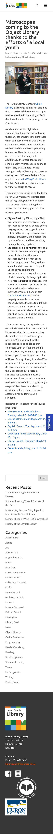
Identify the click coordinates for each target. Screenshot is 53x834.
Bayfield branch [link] (13, 557)
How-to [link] (9, 602)
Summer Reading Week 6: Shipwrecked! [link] (26, 518)
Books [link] (8, 562)
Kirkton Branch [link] (13, 612)
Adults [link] (8, 542)
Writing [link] (9, 677)
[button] (45, 7)
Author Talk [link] (11, 552)
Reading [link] (9, 652)
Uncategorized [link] (13, 672)
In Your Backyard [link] (14, 607)
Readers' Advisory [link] (14, 647)
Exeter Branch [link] (12, 592)
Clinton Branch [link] (13, 577)
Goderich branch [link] (14, 597)
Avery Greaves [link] (15, 53)
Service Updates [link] (14, 657)
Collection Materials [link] (16, 582)
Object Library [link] (28, 57)
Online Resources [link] (14, 637)
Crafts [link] (8, 587)
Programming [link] (12, 642)
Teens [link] (8, 667)
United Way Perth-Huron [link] (33, 179)
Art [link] (7, 547)
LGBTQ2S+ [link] (11, 617)
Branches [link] (10, 567)
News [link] (18, 57)
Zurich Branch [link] (12, 682)
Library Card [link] (12, 622)
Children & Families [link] (15, 572)
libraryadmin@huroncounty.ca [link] (20, 763)
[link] (16, 5)
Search (43, 478)
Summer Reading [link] (14, 662)
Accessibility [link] (11, 537)
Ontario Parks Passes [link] (19, 295)
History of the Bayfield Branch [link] (21, 523)
